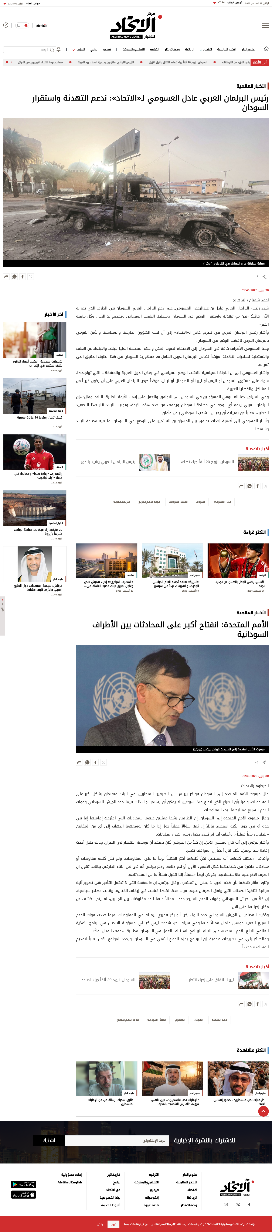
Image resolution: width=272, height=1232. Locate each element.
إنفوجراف (152, 1197)
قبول (113, 1224)
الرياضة (189, 49)
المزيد (80, 49)
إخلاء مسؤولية (71, 1174)
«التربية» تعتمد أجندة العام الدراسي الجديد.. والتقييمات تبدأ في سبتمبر (176, 584)
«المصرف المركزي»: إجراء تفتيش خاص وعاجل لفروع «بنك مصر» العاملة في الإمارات (108, 584)
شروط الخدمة (110, 1205)
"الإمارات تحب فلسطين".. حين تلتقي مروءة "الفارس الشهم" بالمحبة (175, 1102)
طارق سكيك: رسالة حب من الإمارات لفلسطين (110, 1102)
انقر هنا (171, 1224)
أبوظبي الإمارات (230, 3)
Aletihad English (70, 1182)
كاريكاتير (113, 1174)
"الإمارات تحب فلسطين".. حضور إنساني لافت (239, 1102)
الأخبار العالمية (226, 49)
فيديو (107, 49)
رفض (100, 1224)
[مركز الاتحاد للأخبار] (136, 25)
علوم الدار (248, 49)
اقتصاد (207, 49)
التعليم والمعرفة (133, 49)
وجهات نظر (172, 49)
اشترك (48, 1140)
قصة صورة (151, 1205)
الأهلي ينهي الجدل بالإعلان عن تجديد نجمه (240, 584)
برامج (94, 49)
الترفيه (154, 49)
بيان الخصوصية (110, 1197)
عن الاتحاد (113, 1190)
